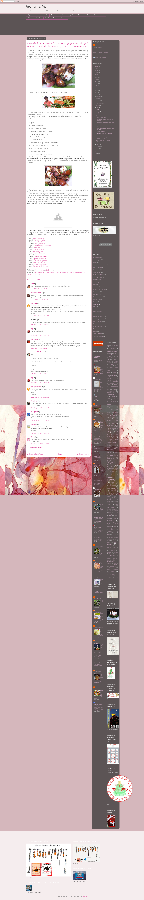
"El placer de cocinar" (38, 238)
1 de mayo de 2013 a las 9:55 (39, 289)
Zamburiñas (112, 574)
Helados (95, 307)
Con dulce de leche (112, 423)
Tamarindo (109, 565)
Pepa (32, 329)
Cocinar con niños (97, 277)
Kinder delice (101, 491)
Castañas (109, 385)
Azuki (115, 359)
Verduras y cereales (98, 336)
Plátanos (110, 539)
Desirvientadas (97, 421)
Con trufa (115, 436)
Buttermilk (110, 371)
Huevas (108, 487)
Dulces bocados (97, 578)
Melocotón (115, 509)
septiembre (99, 103)
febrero (98, 147)
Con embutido (110, 425)
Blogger (84, 897)
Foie (117, 454)
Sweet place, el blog (39, 262)
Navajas (111, 525)
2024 (96, 70)
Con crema (115, 422)
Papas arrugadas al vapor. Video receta (98, 530)
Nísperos (110, 526)
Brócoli (116, 367)
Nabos (115, 518)
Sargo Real (115, 558)
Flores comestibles (112, 453)
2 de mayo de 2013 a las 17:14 (39, 336)
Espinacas (109, 451)
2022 (96, 75)
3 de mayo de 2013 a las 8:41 (39, 348)
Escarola (115, 447)
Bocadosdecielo (97, 612)
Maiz (115, 503)
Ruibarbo (116, 552)
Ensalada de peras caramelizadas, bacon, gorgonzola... (104, 116)
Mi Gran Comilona (98, 562)
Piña (117, 537)
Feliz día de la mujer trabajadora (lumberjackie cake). (98, 708)
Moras (108, 517)
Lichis (115, 496)
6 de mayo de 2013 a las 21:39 (40, 408)
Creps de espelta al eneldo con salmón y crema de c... (105, 123)
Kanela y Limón (97, 489)
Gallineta (110, 470)
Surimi (115, 563)
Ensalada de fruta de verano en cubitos (98, 359)
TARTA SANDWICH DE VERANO (101, 412)
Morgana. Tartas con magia (98, 705)
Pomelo (115, 540)
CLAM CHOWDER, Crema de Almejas (98, 539)
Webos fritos (97, 448)
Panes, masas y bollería (68, 15)
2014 (96, 92)
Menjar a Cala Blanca (40, 264)
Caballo (114, 372)
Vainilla (112, 571)
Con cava (112, 417)
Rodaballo (109, 552)
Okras (115, 526)
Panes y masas (97, 314)
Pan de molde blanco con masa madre (103, 141)
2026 (96, 66)
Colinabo (108, 408)
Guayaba (110, 474)
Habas (112, 476)
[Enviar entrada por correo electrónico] (53, 270)
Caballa (108, 372)
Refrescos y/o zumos (112, 549)
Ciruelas (108, 400)
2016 (96, 88)
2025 (96, 68)
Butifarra (114, 369)
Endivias (108, 447)
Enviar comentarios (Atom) (62, 459)
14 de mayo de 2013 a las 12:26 (40, 444)
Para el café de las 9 (98, 316)
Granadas (109, 473)
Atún (108, 359)
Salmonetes (112, 555)
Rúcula (116, 554)
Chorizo (113, 397)
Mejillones (109, 509)
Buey (109, 369)
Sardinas (109, 558)
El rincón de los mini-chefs (35, 18)
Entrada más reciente (35, 454)
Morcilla (114, 517)
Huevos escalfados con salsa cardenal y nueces (105, 128)
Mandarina (109, 504)
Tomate (111, 568)
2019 (96, 81)
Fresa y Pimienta (98, 481)
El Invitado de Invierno (97, 357)
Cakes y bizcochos (97, 267)
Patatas (109, 531)
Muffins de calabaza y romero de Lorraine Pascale (104, 137)
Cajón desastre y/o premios (99, 265)
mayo (98, 112)
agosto (98, 105)
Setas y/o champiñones (112, 561)
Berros (116, 366)
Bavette (95, 397)
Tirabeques (112, 566)
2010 (96, 156)
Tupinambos (115, 569)
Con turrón (109, 438)
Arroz (117, 356)
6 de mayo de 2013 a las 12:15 (40, 397)
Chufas (108, 398)
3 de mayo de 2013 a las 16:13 (40, 383)
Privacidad (63, 18)
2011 (96, 154)
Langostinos (109, 493)
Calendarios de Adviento (51, 18)
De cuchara (96, 287)
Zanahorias (109, 576)
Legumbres (111, 495)
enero (97, 149)
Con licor (115, 427)
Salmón (108, 557)
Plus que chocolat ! (36, 387)
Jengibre (115, 489)
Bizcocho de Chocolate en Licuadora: (101, 471)
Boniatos (110, 367)
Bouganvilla (34, 340)
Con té (115, 438)
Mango (116, 504)
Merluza (110, 512)
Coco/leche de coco (111, 403)
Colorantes (110, 409)
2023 (96, 73)
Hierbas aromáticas (111, 479)
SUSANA (33, 424)
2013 (96, 95)
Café (108, 375)
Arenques (111, 356)
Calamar (109, 378)
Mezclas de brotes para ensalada (72, 272)
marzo (98, 144)
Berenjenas (109, 366)
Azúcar (108, 361)
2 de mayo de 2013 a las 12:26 (40, 325)
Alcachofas (109, 350)
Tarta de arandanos (101, 581)
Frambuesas (110, 459)
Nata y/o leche (112, 523)
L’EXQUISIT (96, 591)
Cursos (95, 284)
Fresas (109, 460)
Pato (117, 531)
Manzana (112, 506)
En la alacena (96, 292)
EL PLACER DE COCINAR (97, 642)
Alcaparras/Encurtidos (112, 352)
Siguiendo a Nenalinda (39, 259)
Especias (110, 449)
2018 (96, 84)
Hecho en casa (38, 248)
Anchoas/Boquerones (112, 355)
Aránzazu (34, 303)
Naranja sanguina (111, 522)
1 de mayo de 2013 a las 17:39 (40, 316)
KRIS (32, 284)
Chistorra (115, 392)
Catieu (33, 437)
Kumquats (109, 492)
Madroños (109, 503)
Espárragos (109, 452)
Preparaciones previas (98, 326)
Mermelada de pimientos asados (98, 665)
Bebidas (80, 15)
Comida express (97, 279)
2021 (96, 77)
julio (97, 107)
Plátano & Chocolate (39, 253)
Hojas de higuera (112, 485)
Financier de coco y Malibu (98, 398)
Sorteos (95, 331)
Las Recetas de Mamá (97, 528)
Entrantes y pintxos (98, 297)
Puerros (108, 542)
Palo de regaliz (110, 528)
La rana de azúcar (40, 240)
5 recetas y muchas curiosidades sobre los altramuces (98, 520)
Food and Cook (97, 538)
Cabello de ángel (110, 374)
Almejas (114, 353)
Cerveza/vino (110, 391)
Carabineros (115, 382)
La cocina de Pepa (38, 249)
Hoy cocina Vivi (36, 6)
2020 (96, 79)
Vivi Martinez (98, 45)
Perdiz (114, 534)
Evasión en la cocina (41, 257)
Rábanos (110, 554)
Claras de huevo (111, 401)
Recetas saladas (44, 15)
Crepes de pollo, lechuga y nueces (101, 632)
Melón (110, 511)
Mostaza (29, 274)
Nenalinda (34, 401)
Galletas (95, 302)
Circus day (96, 366)
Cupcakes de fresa (100, 131)
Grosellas (116, 473)
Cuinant (95, 689)
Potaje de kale (101, 600)
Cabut (116, 374)
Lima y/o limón (111, 498)
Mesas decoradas (97, 311)
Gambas (116, 470)
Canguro (109, 381)
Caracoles (112, 383)
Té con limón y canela (40, 261)
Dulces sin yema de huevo (99, 289)
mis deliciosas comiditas (43, 255)
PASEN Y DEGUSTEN (96, 406)
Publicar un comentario (36, 448)
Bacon (35, 272)
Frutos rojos (110, 468)
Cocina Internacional (98, 275)
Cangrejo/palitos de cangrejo (112, 380)
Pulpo (115, 542)
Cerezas (114, 389)
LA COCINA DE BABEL (97, 672)
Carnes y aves (96, 270)
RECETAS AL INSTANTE (97, 465)
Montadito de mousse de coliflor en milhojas (104, 120)
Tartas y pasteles (97, 334)
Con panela (114, 433)
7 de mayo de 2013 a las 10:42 (40, 421)
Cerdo (108, 389)
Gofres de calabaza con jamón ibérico (101, 508)
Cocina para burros (98, 503)
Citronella (114, 400)
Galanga (116, 468)
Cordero (114, 442)
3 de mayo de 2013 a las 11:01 (39, 374)
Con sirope (109, 435)
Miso (115, 515)
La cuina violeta (97, 380)
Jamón (108, 488)
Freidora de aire (97, 299)
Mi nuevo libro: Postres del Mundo (98, 458)
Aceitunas (115, 345)
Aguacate (112, 347)
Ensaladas (41, 272)
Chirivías (109, 393)
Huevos (113, 487)
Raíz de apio (111, 547)
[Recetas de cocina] (98, 346)
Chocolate (110, 394)
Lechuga (116, 493)
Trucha (108, 569)
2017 (96, 86)
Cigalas (114, 398)
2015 (96, 90)
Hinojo (110, 484)
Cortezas (108, 444)
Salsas (95, 329)
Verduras (109, 573)
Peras (34, 274)
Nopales (116, 525)
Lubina (115, 501)
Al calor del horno (98, 663)
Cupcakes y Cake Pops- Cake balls (101, 282)
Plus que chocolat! (40, 244)
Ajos (117, 347)
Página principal (32, 15)
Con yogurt (110, 439)
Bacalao (116, 363)
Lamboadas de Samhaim (41, 266)
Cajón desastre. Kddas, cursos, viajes (95, 15)
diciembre (99, 96)
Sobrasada (109, 563)
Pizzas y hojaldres (97, 321)
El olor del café (97, 599)
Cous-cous (115, 444)
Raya (116, 546)
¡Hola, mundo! (97, 450)
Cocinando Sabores (98, 517)
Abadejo (108, 345)
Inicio (60, 454)
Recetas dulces (55, 15)
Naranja (109, 520)
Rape (112, 546)
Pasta (112, 530)
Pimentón (116, 536)
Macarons (95, 309)
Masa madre (110, 507)
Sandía (114, 557)
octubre (98, 101)
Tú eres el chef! (97, 456)
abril (97, 114)
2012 (96, 151)
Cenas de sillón (96, 272)
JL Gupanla (34, 412)
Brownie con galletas (98, 592)
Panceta (116, 528)
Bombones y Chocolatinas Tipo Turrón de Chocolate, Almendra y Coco (98, 440)
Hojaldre (116, 484)
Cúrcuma (109, 446)
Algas (109, 353)
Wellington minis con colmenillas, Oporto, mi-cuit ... (104, 134)
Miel (83, 272)
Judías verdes (113, 490)
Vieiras (116, 573)
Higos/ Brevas (114, 482)
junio (97, 110)
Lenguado (108, 496)
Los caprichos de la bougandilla (42, 246)
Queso (39, 274)
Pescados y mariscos (98, 319)
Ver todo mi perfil (97, 47)
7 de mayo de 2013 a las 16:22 (40, 433)
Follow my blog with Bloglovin (100, 52)
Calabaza (109, 377)
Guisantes (116, 474)
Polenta (115, 539)
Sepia (108, 560)
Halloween (95, 304)
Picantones (109, 536)
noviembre (99, 99)
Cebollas (116, 385)
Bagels (97, 126)
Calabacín (114, 375)
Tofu (117, 566)
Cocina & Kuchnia (39, 242)
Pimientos (111, 537)
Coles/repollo (109, 406)
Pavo (110, 533)
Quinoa (108, 546)
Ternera (116, 565)
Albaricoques (112, 348)
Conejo (113, 441)
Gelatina (112, 471)
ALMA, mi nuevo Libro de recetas (97, 482)
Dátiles (115, 445)
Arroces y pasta (97, 260)
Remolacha (112, 551)
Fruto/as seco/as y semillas (52, 272)
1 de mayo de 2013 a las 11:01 (39, 300)
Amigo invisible (97, 257)
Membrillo (116, 511)
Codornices (109, 405)
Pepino (115, 533)
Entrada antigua (83, 454)
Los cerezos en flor (98, 547)
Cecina (114, 388)
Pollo (108, 541)
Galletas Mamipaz (37, 251)
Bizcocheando (97, 437)
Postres (95, 324)
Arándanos (112, 358)
